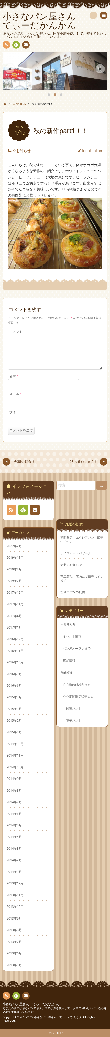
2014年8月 (14, 790)
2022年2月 (14, 546)
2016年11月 (15, 651)
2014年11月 (15, 755)
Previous (9, 68)
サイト (14, 412)
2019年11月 (15, 557)
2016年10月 (15, 662)
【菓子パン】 (72, 720)
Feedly (16, 45)
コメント (16, 332)
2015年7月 (14, 697)
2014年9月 (14, 778)
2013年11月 (15, 895)
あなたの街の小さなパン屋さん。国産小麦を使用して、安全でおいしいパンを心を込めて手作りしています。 (55, 1010)
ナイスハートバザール (75, 553)
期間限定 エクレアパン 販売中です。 (81, 539)
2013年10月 (15, 906)
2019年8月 (14, 569)
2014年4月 (14, 837)
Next (100, 68)
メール (15, 394)
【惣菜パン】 (72, 708)
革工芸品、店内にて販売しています (81, 578)
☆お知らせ (22, 150)
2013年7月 (14, 941)
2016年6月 (14, 685)
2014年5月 (14, 825)
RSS (6, 45)
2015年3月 (14, 709)
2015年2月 (14, 720)
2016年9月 (14, 674)
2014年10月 (15, 767)
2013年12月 (15, 883)
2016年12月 (15, 639)
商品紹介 (66, 672)
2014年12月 (15, 744)
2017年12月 (15, 592)
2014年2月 (14, 860)
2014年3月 (14, 848)
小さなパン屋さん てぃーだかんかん (31, 1004)
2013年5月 (14, 965)
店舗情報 (69, 660)
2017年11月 (15, 604)
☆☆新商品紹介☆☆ (77, 684)
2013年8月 (14, 930)
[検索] (93, 15)
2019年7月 (14, 581)
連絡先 (26, 45)
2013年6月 (14, 953)
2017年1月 (14, 627)
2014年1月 (14, 872)
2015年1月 (14, 732)
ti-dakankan (92, 150)
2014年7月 (14, 802)
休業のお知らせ (71, 565)
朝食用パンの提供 (72, 592)
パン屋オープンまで (77, 648)
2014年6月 (14, 814)
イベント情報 (72, 636)
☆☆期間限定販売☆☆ (78, 696)
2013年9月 (14, 918)
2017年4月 (14, 616)
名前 (13, 376)
